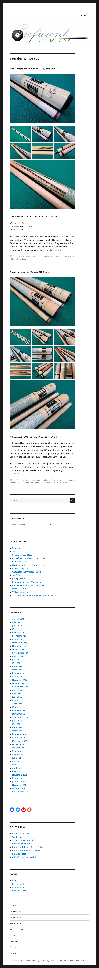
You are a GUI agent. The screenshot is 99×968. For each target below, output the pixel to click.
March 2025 (18, 670)
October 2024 (18, 683)
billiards (13, 483)
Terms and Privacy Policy (24, 840)
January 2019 (18, 781)
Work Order (17, 837)
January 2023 (18, 737)
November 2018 (19, 785)
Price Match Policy (21, 843)
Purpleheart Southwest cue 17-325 (28, 558)
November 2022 (20, 744)
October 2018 (18, 788)
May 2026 (17, 629)
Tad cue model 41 (20, 592)
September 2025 (20, 653)
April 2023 (17, 727)
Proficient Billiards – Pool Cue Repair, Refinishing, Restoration (34, 961)
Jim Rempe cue (68, 256)
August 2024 (18, 690)
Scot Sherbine (18, 256)
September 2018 (20, 792)
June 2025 (17, 659)
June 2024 (17, 697)
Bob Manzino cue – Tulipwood (26, 582)
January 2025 (18, 676)
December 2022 (19, 741)
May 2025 (17, 663)
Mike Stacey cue (20, 589)
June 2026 (17, 625)
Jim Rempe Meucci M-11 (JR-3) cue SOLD (33, 68)
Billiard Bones (16, 923)
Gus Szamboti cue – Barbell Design (29, 565)
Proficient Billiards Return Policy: (28, 847)
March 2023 (18, 731)
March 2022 (18, 771)
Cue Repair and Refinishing (61, 480)
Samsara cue (18, 548)
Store (12, 935)
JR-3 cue (13, 259)
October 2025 (18, 649)
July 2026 (16, 622)
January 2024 (18, 714)
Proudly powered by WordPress (72, 961)
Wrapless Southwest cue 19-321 (27, 572)
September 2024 (20, 686)
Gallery (46, 256)
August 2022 (18, 754)
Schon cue (17, 551)
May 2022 (17, 764)
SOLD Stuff (55, 256)
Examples (14, 941)
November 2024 (20, 680)
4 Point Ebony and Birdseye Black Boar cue (32, 595)
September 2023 (20, 717)
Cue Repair (34, 483)
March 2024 (18, 707)
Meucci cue (21, 259)
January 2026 (18, 639)
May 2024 (17, 700)
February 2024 (19, 710)
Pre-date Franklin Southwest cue (28, 585)
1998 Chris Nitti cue (21, 575)
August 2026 (18, 619)
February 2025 (19, 673)
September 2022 (20, 751)
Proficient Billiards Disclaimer (26, 850)
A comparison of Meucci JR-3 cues (30, 272)
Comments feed (19, 887)
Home (13, 906)
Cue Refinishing (23, 483)
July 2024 (16, 693)
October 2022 (18, 747)
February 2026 (19, 636)
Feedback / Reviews (21, 833)
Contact (14, 953)
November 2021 (19, 775)
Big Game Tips (19, 854)
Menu (84, 15)
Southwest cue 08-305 (23, 561)
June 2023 (17, 720)
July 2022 (16, 758)
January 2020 (18, 778)
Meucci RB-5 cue (20, 568)
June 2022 (17, 761)
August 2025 (18, 656)
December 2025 (19, 642)
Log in (15, 880)
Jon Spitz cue (18, 578)
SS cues (13, 947)
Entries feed (18, 884)
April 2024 (17, 703)
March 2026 (18, 632)
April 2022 (17, 768)
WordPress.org (19, 891)
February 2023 (19, 734)
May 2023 (16, 724)
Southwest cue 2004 (22, 555)
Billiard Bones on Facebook (25, 857)
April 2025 (17, 666)
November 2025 (20, 646)
